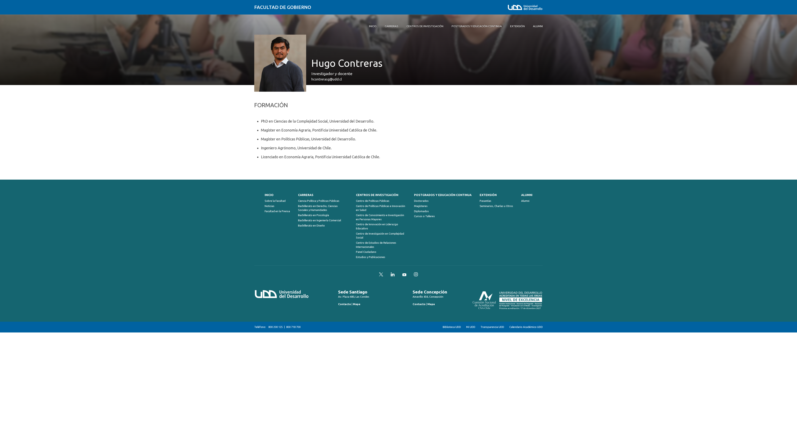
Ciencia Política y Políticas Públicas (318, 200)
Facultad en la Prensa (277, 211)
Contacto (344, 304)
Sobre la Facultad (275, 200)
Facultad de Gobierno (282, 7)
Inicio (269, 195)
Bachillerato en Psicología (313, 215)
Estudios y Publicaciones (370, 257)
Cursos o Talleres (424, 216)
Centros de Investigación (377, 195)
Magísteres (421, 206)
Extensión (488, 195)
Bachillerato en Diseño (311, 225)
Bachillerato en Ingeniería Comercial (319, 220)
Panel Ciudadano (366, 251)
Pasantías (485, 200)
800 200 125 (275, 326)
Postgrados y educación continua (443, 195)
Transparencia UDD (492, 327)
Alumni (526, 195)
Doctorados (421, 200)
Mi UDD (470, 327)
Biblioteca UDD (452, 327)
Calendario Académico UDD (526, 327)
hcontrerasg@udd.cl (326, 79)
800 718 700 (293, 326)
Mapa (356, 304)
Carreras (305, 195)
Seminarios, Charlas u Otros (496, 206)
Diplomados (421, 211)
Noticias (269, 206)
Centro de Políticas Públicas (372, 200)
